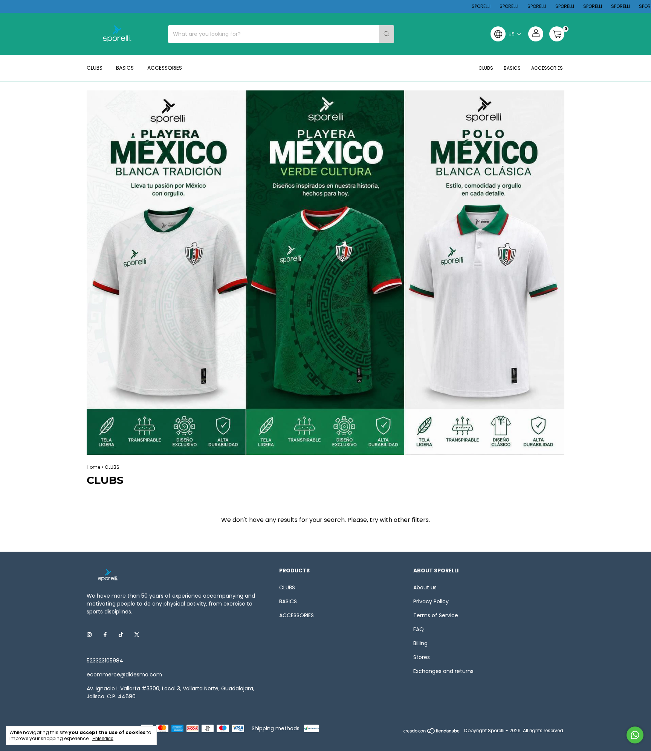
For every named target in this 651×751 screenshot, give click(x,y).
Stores (421, 657)
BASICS (125, 68)
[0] (556, 33)
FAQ (418, 629)
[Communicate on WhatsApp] (635, 735)
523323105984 (105, 660)
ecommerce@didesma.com (124, 674)
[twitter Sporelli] (136, 635)
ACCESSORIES (164, 68)
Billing (420, 643)
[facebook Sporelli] (105, 635)
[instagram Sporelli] (89, 635)
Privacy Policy (431, 601)
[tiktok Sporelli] (121, 635)
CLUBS (94, 68)
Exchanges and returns (443, 671)
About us (425, 587)
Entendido (102, 738)
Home (93, 467)
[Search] (386, 34)
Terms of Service (435, 615)
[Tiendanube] (432, 732)
